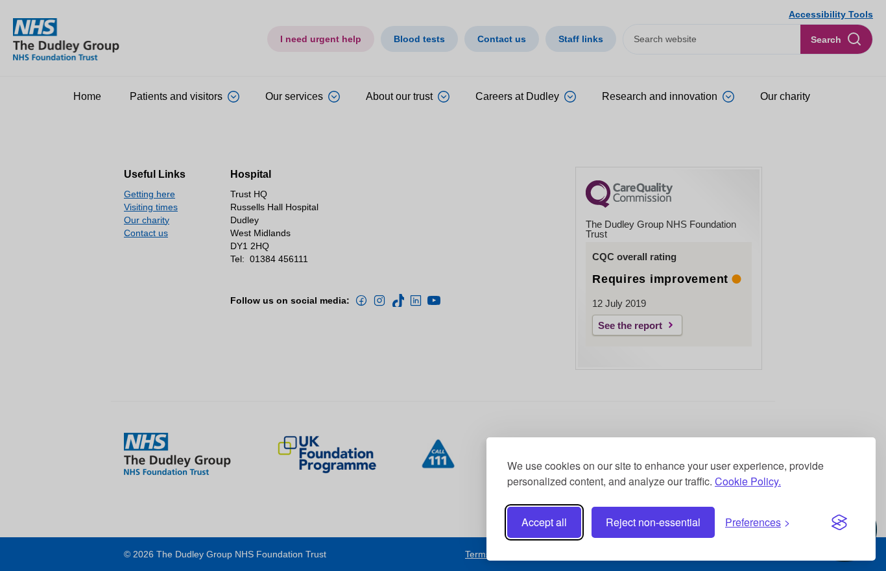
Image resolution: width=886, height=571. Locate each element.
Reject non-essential (653, 522)
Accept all (544, 522)
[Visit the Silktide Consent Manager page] (839, 522)
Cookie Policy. (748, 481)
